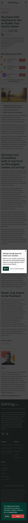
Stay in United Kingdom (17, 268)
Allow (17, 516)
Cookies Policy (12, 512)
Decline (7, 516)
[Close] (25, 251)
